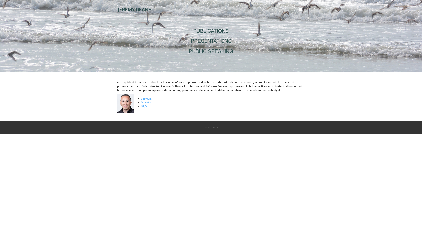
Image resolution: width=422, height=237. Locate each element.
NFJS (144, 106)
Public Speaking (211, 50)
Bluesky (146, 102)
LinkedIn (146, 98)
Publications (211, 30)
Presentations (211, 40)
